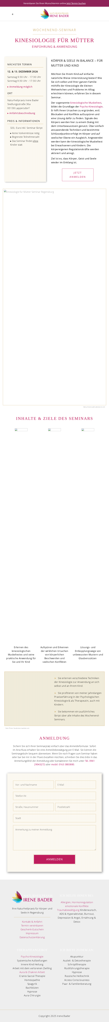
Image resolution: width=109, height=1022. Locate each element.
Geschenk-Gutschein (32, 929)
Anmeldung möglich (19, 86)
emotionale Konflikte (77, 906)
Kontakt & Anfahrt (32, 921)
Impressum (32, 933)
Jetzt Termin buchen (76, 3)
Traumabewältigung (68, 910)
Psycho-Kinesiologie (91, 106)
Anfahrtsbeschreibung (21, 113)
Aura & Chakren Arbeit (32, 972)
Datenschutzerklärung (32, 937)
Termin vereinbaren (32, 925)
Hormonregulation (82, 902)
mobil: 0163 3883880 (62, 764)
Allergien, (66, 902)
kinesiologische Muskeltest (85, 102)
